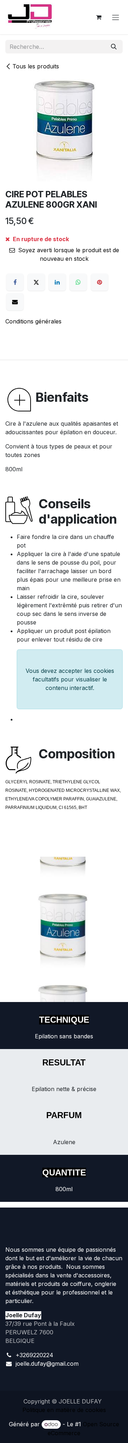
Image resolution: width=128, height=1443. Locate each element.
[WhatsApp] (78, 282)
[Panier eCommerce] (98, 17)
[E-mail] (14, 301)
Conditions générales (33, 321)
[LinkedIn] (57, 282)
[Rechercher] (114, 46)
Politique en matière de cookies (64, 1409)
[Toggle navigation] (115, 17)
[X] (36, 282)
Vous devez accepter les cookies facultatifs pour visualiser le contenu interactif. (70, 679)
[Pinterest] (99, 282)
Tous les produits (35, 66)
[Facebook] (14, 282)
